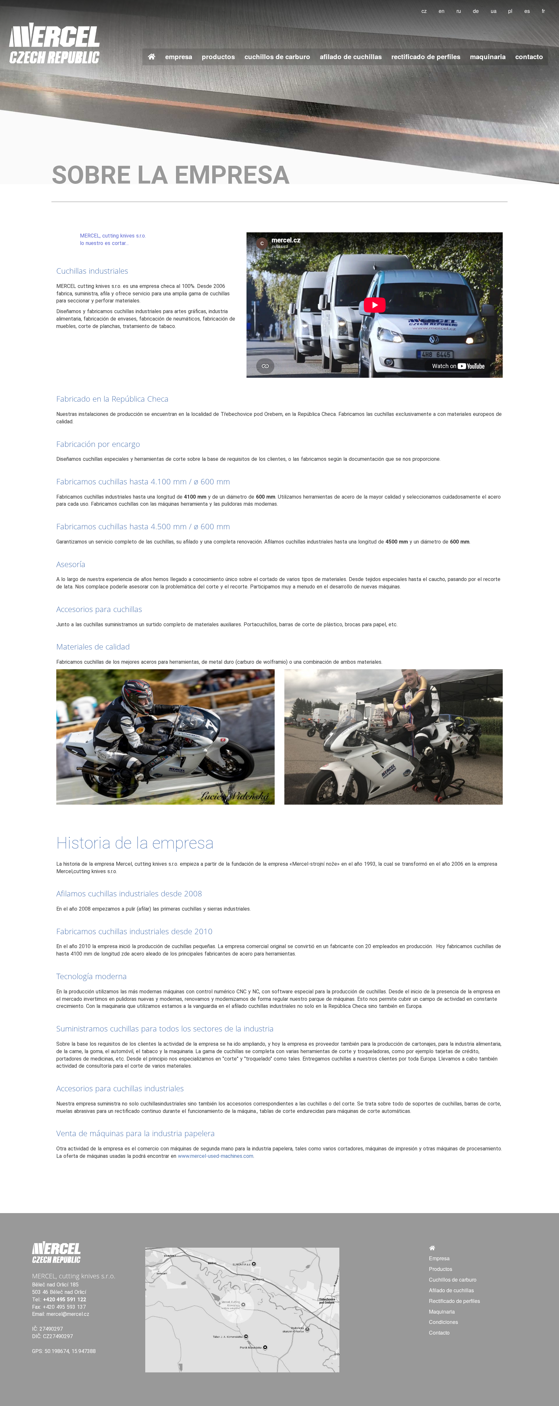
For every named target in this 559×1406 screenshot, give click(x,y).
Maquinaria (488, 56)
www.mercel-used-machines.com (215, 1156)
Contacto (529, 56)
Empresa (178, 56)
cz (424, 11)
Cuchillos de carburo (277, 56)
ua (494, 11)
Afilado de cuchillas (351, 56)
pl (510, 11)
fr (543, 11)
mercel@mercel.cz (68, 1314)
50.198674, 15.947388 (70, 1351)
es (527, 11)
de (476, 11)
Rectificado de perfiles (425, 56)
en (441, 11)
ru (458, 11)
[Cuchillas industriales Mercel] (151, 56)
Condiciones (443, 1322)
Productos (218, 56)
